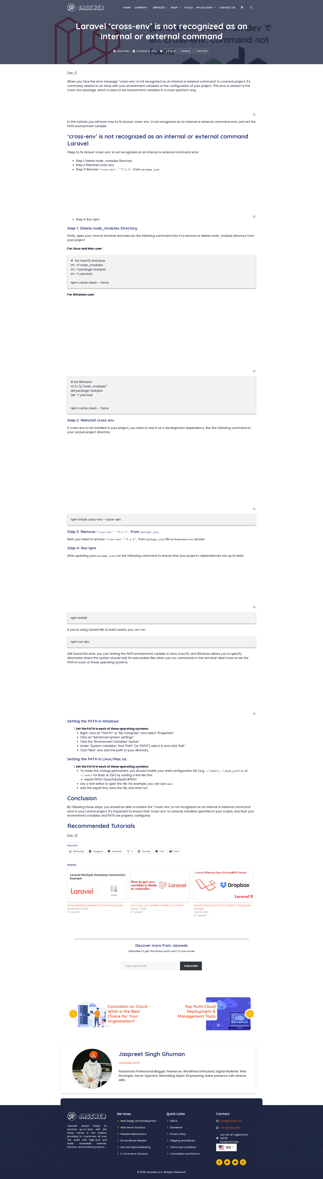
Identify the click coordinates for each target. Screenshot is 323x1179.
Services (158, 7)
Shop (174, 7)
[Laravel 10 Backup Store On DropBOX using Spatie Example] (224, 885)
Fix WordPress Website (133, 1140)
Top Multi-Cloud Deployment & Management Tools (197, 1011)
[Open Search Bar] (251, 7)
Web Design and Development (138, 1121)
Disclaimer (176, 1127)
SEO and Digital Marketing (135, 1147)
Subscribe (191, 966)
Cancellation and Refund (184, 1153)
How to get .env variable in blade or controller (157, 905)
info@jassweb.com (231, 1121)
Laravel (171, 51)
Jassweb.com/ (129, 1063)
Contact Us (227, 7)
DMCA (173, 1121)
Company (140, 7)
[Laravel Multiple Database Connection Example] (97, 885)
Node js (186, 51)
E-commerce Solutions (134, 1153)
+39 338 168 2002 (230, 1127)
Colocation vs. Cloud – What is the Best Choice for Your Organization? (128, 1013)
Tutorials (202, 51)
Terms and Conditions (183, 1147)
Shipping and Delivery (182, 1140)
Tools (188, 7)
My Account (204, 7)
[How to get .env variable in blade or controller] (160, 885)
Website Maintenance (133, 1134)
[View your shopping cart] (241, 7)
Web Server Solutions (132, 1127)
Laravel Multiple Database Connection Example (95, 905)
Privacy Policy (178, 1134)
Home (127, 7)
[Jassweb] (85, 7)
